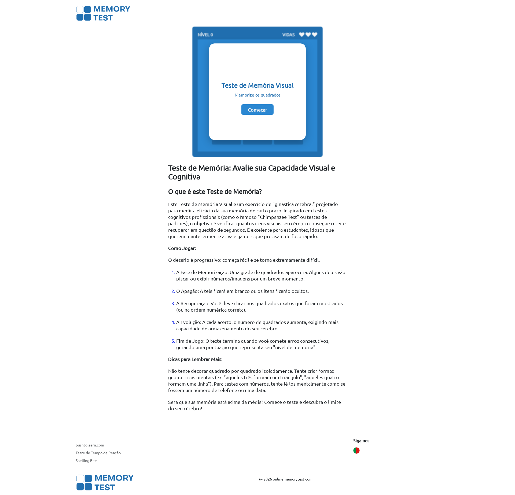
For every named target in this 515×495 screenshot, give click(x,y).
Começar (257, 109)
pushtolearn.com (90, 444)
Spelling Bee (86, 460)
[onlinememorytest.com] (103, 13)
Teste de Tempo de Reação (98, 452)
